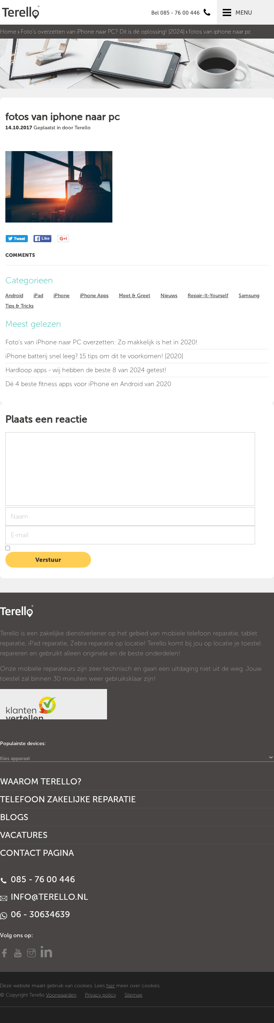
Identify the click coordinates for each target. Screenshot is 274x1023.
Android (14, 296)
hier (110, 986)
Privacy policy (100, 995)
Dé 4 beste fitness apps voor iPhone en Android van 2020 (88, 384)
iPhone (62, 296)
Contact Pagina (37, 853)
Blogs (14, 817)
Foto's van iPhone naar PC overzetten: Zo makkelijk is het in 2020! (101, 342)
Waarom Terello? (41, 781)
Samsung (249, 296)
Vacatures (23, 835)
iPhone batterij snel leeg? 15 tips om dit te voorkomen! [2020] (94, 356)
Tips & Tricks (19, 306)
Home (8, 31)
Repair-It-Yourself (208, 296)
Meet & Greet (134, 296)
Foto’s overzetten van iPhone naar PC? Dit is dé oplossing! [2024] (102, 31)
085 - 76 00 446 (42, 879)
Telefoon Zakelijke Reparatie (68, 799)
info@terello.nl (48, 897)
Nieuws (169, 296)
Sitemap (133, 995)
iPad (38, 296)
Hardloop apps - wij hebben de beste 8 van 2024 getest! (85, 370)
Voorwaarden (61, 995)
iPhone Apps (94, 296)
